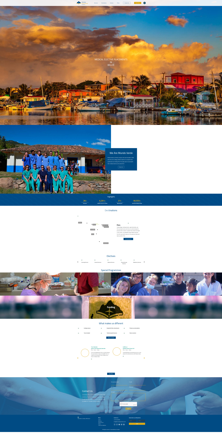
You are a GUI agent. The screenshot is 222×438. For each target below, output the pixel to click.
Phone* (112, 387)
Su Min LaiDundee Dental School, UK (128, 347)
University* (131, 387)
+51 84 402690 (117, 419)
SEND (128, 409)
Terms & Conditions (102, 425)
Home (99, 420)
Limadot (118, 429)
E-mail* (130, 382)
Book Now (138, 3)
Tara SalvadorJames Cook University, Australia (98, 347)
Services (111, 3)
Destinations (103, 3)
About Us (121, 167)
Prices (118, 3)
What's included (111, 338)
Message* (113, 392)
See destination (128, 239)
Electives (96, 3)
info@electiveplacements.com (120, 421)
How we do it (101, 422)
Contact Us (127, 3)
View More (111, 374)
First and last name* (115, 382)
